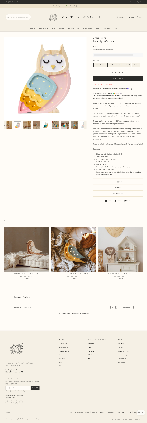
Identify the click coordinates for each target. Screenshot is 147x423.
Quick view (26, 269)
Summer (32, 28)
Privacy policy (116, 419)
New (98, 28)
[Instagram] (7, 402)
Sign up (35, 387)
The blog (120, 347)
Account (121, 17)
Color (96, 61)
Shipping (96, 49)
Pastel (136, 65)
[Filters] (118, 307)
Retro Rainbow (100, 65)
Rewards (91, 351)
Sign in (139, 2)
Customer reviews (123, 351)
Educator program (123, 355)
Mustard (127, 65)
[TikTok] (21, 402)
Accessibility (122, 362)
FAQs (90, 358)
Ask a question (118, 193)
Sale (116, 28)
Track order (21, 2)
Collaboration (122, 358)
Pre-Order (107, 28)
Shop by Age (43, 28)
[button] (118, 93)
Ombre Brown (115, 65)
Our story (121, 343)
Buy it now (118, 79)
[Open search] (113, 307)
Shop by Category (58, 28)
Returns (118, 187)
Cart (140, 17)
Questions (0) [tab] (27, 307)
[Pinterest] (12, 402)
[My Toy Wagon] (29, 349)
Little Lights (99, 38)
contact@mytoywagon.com (14, 395)
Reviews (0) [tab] (18, 307)
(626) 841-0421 (10, 2)
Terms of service (127, 419)
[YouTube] (16, 402)
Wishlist (131, 17)
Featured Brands (73, 28)
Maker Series (87, 28)
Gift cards (132, 2)
